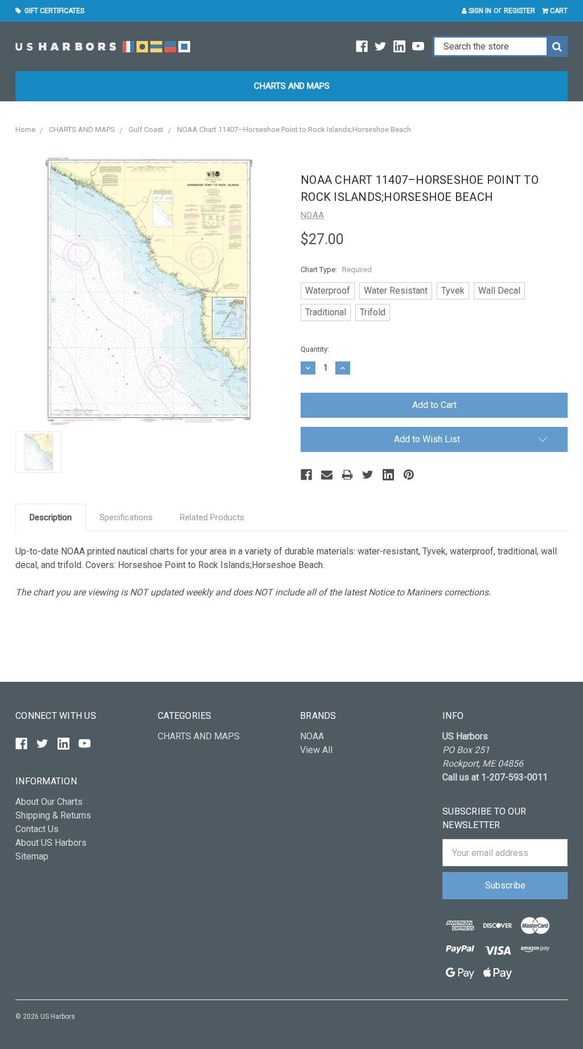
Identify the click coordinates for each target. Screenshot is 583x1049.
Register (519, 11)
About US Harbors (51, 842)
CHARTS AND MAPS (292, 86)
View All (316, 749)
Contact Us (37, 829)
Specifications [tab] (126, 517)
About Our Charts (49, 801)
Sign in (479, 11)
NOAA (312, 736)
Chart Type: (336, 269)
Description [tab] (51, 517)
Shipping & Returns (53, 815)
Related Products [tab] (212, 517)
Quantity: (315, 349)
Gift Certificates (52, 11)
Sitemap (31, 856)
